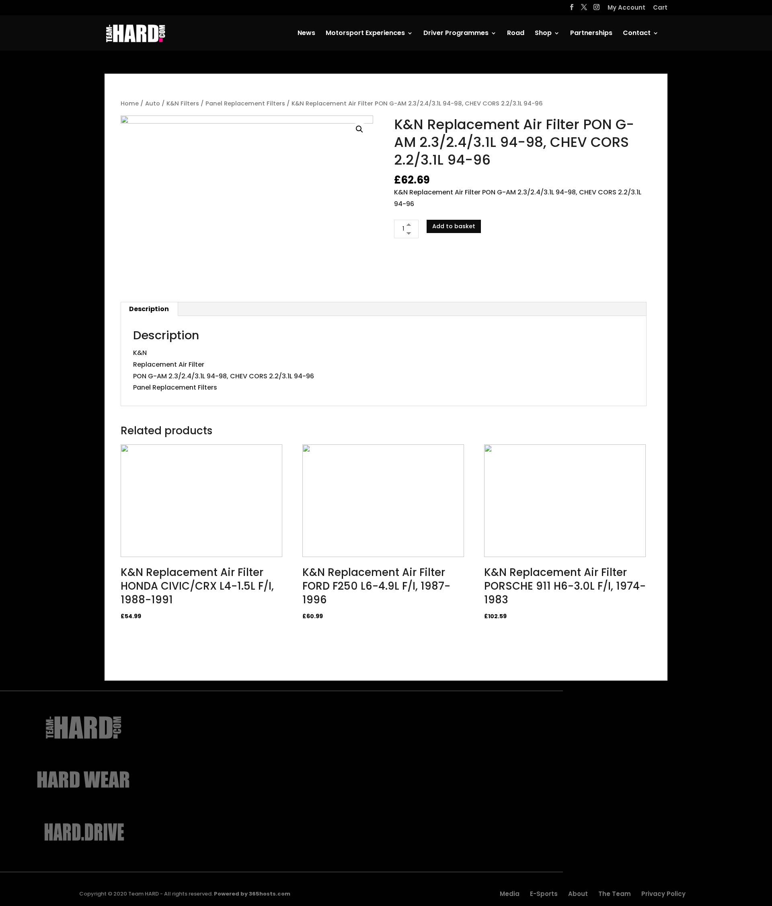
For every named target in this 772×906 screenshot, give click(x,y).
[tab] (149, 309)
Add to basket (453, 226)
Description (149, 309)
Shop (543, 33)
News (306, 33)
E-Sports (544, 893)
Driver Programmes (456, 33)
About (578, 893)
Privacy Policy (663, 893)
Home (130, 103)
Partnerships (591, 33)
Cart (660, 8)
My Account (626, 8)
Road (515, 33)
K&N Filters (182, 103)
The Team (614, 893)
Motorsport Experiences (365, 33)
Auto (152, 103)
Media (509, 893)
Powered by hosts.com (252, 894)
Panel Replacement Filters (245, 103)
